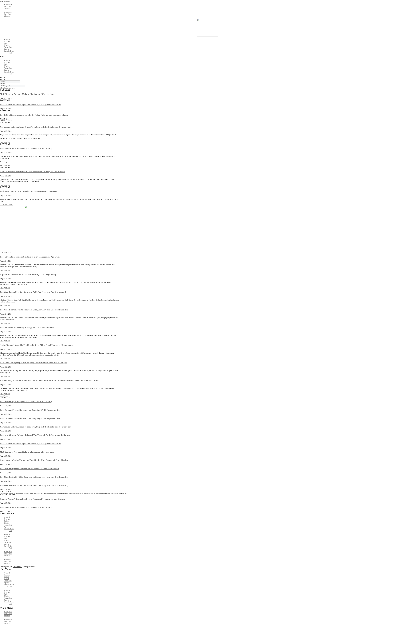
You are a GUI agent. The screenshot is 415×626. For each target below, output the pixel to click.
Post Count (8, 6)
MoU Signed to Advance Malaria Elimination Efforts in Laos (27, 94)
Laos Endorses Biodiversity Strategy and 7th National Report (27, 327)
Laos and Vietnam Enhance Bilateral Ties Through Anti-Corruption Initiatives (35, 435)
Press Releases (9, 51)
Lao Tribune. (17, 567)
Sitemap (7, 8)
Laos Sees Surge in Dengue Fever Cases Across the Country (26, 148)
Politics (6, 43)
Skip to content (5, 1)
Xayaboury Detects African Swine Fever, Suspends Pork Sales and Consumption (35, 127)
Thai (10, 53)
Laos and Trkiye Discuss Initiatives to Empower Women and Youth (29, 468)
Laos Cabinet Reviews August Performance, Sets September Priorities (30, 104)
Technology (8, 47)
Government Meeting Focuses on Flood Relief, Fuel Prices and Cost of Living (34, 460)
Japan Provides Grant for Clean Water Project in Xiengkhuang (28, 274)
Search (2, 77)
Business (7, 41)
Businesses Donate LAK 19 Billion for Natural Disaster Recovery (28, 191)
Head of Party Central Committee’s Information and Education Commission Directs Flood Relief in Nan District (49, 380)
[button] (207, 57)
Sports (6, 49)
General (7, 39)
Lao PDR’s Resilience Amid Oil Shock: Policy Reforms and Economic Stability (34, 115)
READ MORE (5, 142)
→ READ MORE (6, 205)
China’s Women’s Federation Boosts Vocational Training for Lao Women (32, 172)
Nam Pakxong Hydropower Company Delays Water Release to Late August (33, 363)
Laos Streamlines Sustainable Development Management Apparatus (30, 257)
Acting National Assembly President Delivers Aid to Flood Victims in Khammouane (36, 345)
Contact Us (8, 5)
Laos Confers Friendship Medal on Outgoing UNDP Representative (30, 410)
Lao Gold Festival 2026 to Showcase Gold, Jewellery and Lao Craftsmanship (34, 292)
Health (6, 45)
